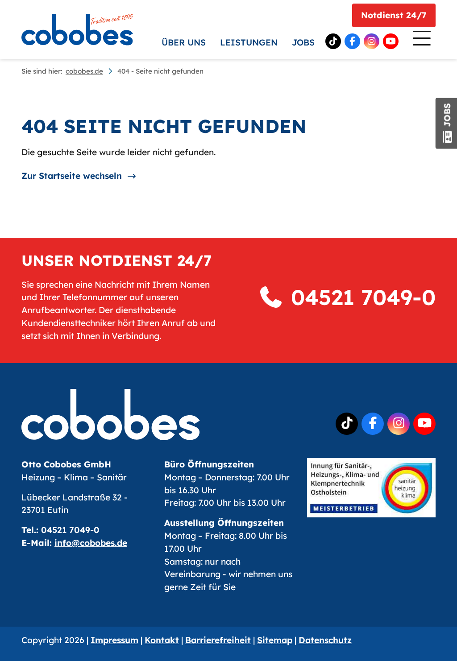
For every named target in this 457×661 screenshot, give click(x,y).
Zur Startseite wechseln (71, 175)
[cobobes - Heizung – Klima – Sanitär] (77, 29)
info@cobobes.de (90, 542)
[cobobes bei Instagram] (371, 41)
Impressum (114, 640)
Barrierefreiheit (218, 640)
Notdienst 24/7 (394, 15)
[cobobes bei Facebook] (352, 41)
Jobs (303, 42)
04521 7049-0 (360, 297)
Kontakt (162, 640)
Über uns (184, 42)
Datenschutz (325, 640)
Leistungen (249, 42)
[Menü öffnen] (421, 40)
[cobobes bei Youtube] (391, 41)
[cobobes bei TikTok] (333, 41)
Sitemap (274, 640)
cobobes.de (84, 71)
